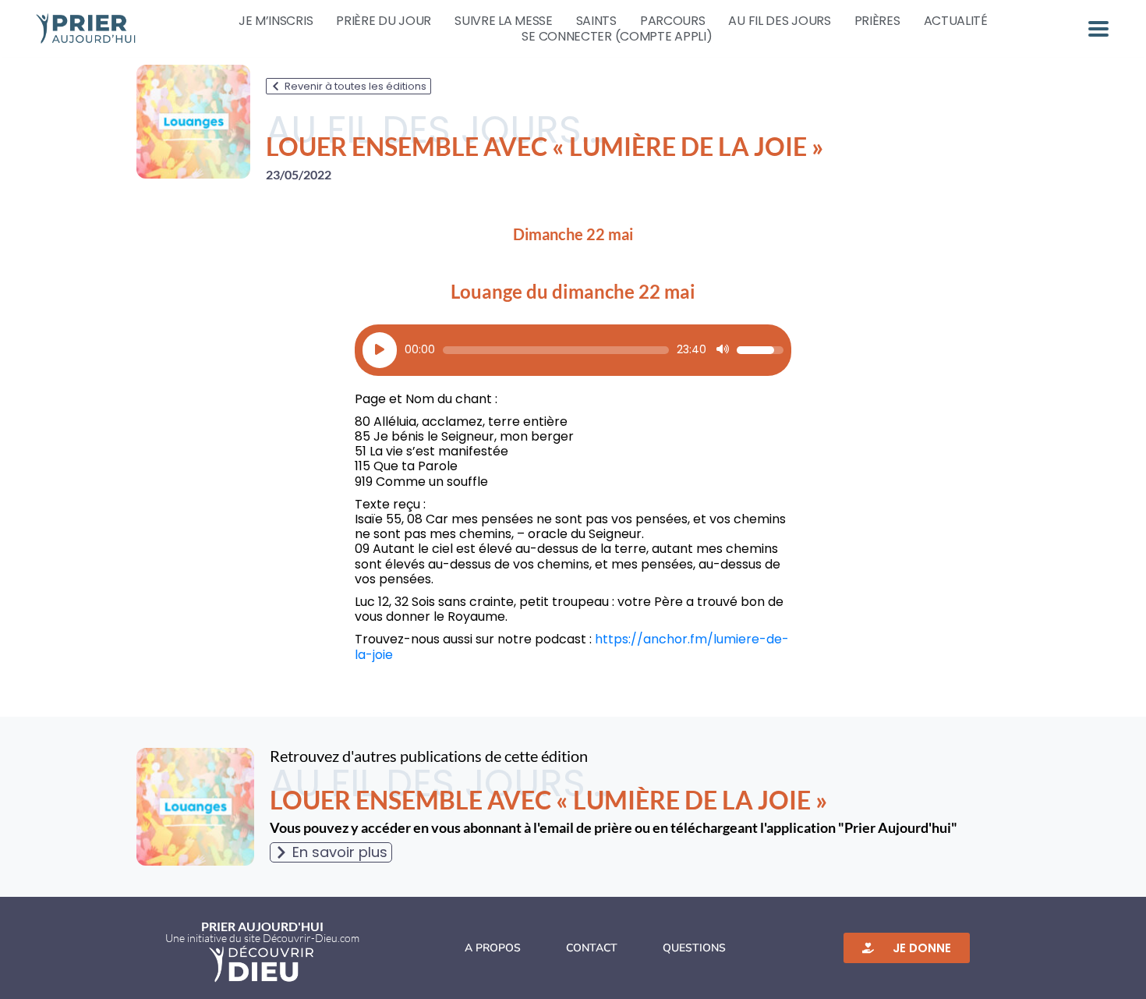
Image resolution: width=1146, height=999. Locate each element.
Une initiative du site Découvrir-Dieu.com (262, 937)
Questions (694, 948)
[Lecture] (380, 350)
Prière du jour (383, 21)
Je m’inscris (276, 21)
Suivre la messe (504, 21)
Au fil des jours (779, 21)
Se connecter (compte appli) (617, 36)
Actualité (956, 21)
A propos (493, 948)
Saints (596, 21)
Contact (591, 948)
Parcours (673, 21)
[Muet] (722, 350)
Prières (877, 21)
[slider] (556, 350)
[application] (573, 350)
